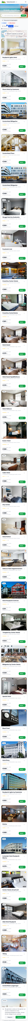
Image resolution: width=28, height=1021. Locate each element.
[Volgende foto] (25, 47)
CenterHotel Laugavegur (10, 985)
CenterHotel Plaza (8, 153)
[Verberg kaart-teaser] (25, 32)
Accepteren (20, 1017)
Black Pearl (6, 728)
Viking (4, 954)
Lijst (12, 26)
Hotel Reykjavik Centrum (10, 600)
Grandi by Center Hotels (10, 281)
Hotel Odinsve (7, 409)
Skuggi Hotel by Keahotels (11, 217)
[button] (14, 34)
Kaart (17, 26)
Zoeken (23, 15)
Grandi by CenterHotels (10, 313)
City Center (6, 504)
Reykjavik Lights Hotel (9, 57)
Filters (5, 26)
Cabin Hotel (6, 472)
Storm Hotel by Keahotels (10, 89)
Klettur (4, 824)
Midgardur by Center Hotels (11, 664)
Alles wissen (12, 23)
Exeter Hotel (6, 441)
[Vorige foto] (3, 47)
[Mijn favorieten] (26, 2)
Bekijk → (22, 66)
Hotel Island (6, 345)
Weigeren (10, 1017)
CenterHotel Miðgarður (9, 121)
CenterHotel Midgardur (9, 185)
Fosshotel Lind (7, 249)
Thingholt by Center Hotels (11, 632)
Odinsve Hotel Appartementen (12, 568)
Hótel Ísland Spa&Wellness (11, 377)
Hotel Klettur (6, 536)
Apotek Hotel (6, 696)
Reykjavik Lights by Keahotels (12, 792)
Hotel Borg (5, 760)
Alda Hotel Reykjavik (9, 922)
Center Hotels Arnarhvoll (10, 890)
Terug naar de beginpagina (10, 20)
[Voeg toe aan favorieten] (24, 58)
